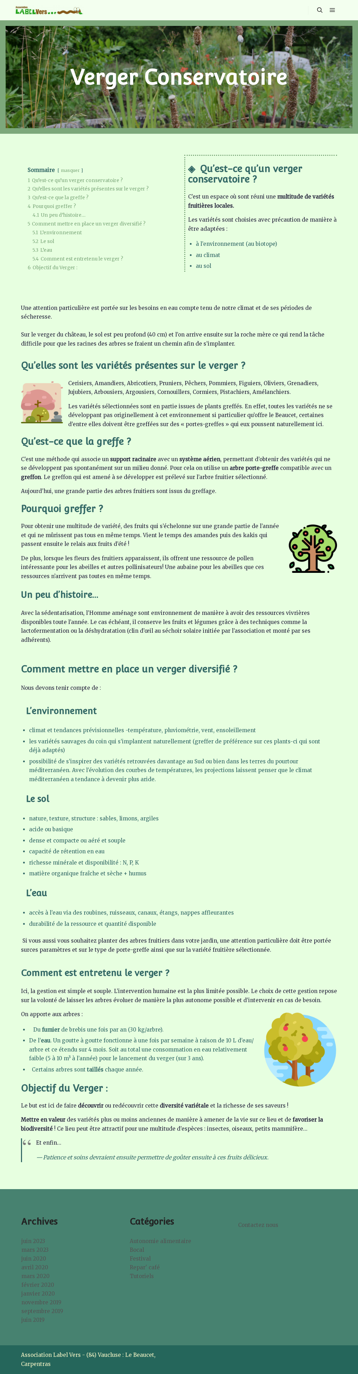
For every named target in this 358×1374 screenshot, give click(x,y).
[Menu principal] (332, 10)
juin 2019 (33, 1320)
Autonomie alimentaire (160, 1241)
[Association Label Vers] (49, 10)
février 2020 (37, 1285)
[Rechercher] (320, 10)
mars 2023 (35, 1250)
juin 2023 (33, 1241)
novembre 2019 (41, 1302)
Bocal (137, 1250)
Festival (140, 1258)
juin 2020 (33, 1258)
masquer (70, 170)
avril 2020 (34, 1267)
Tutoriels (142, 1276)
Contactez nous (258, 1225)
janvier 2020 (38, 1293)
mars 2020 (35, 1276)
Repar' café (145, 1267)
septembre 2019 (42, 1311)
